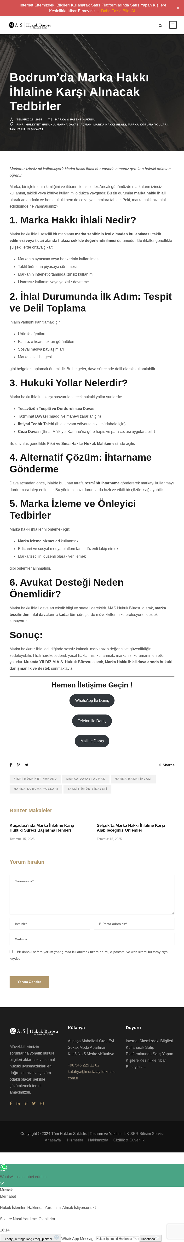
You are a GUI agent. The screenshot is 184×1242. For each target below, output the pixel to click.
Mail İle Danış (92, 741)
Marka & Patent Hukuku (75, 119)
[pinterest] (26, 1103)
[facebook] (11, 1103)
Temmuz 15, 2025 (29, 119)
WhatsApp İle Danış (92, 700)
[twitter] (34, 1103)
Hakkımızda (98, 1140)
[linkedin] (18, 1103)
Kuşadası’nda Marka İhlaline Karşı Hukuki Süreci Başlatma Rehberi (42, 828)
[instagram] (42, 1103)
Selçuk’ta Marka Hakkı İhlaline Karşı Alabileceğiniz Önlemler (131, 828)
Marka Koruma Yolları (148, 124)
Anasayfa (53, 1140)
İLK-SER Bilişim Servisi (143, 1134)
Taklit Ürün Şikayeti (27, 129)
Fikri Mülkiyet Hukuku (36, 124)
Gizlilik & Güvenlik (128, 1140)
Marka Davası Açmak (74, 124)
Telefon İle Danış (92, 721)
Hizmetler (75, 1140)
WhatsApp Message (78, 1239)
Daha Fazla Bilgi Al (118, 11)
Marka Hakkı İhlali (109, 124)
